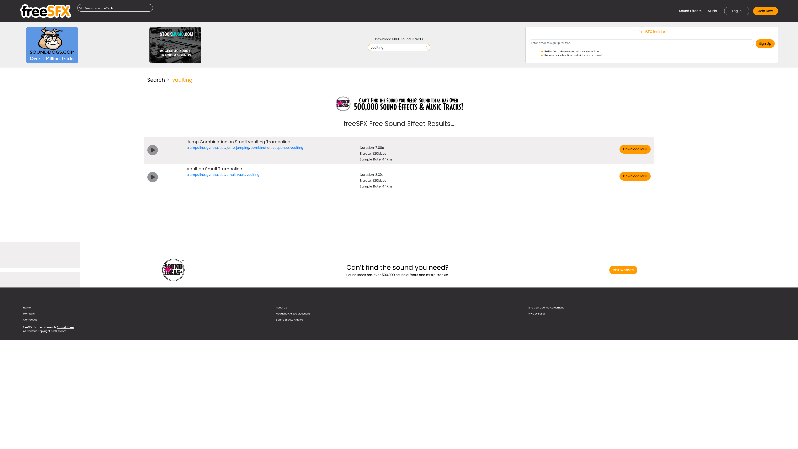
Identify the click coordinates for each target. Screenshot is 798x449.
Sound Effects (690, 11)
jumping (242, 147)
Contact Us (30, 319)
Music (712, 11)
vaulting (296, 147)
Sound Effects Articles (289, 319)
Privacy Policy (537, 313)
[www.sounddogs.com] (52, 45)
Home (27, 307)
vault (241, 174)
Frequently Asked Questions (293, 313)
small (231, 174)
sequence (281, 147)
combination (261, 147)
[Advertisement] (80, 103)
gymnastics (215, 147)
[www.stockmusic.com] (175, 45)
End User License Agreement (546, 307)
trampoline (196, 147)
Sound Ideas (65, 327)
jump (231, 147)
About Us (281, 307)
